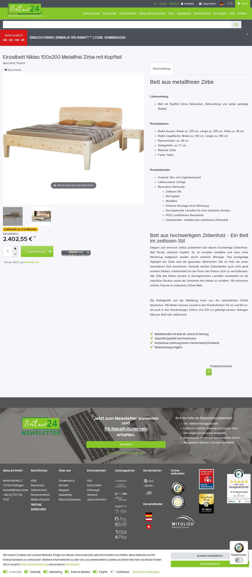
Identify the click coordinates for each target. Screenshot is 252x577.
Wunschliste (14, 69)
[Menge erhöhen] (15, 248)
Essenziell (15, 571)
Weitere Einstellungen (145, 571)
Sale (232, 13)
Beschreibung (161, 68)
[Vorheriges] (6, 138)
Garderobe (184, 13)
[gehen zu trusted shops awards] (206, 503)
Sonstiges (219, 13)
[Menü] (245, 543)
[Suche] (236, 24)
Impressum (72, 564)
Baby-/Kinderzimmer (152, 13)
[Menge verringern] (15, 254)
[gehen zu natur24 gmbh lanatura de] (206, 478)
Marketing (56, 571)
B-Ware (242, 13)
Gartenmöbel (202, 13)
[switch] (239, 560)
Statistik (35, 571)
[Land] (221, 3)
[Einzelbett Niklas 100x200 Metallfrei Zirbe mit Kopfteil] (13, 217)
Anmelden (126, 444)
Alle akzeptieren (210, 563)
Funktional (122, 571)
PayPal (103, 571)
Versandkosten (31, 262)
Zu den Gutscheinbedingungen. (126, 453)
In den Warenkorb (36, 251)
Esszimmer (110, 13)
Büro (171, 13)
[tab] (161, 69)
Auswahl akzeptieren (210, 555)
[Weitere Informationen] (209, 372)
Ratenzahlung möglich (168, 347)
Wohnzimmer (91, 13)
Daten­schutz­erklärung (34, 564)
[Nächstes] (141, 138)
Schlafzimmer (128, 13)
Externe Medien (80, 571)
